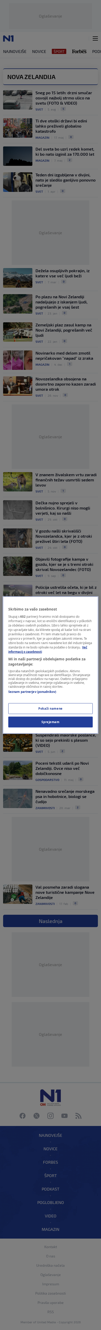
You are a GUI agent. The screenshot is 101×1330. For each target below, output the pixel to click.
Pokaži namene (50, 708)
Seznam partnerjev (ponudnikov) (32, 692)
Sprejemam (50, 722)
